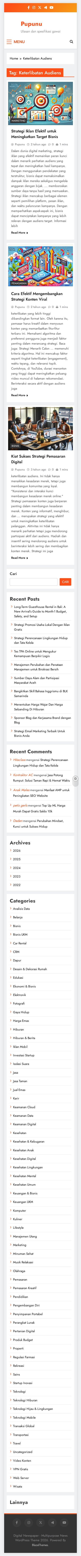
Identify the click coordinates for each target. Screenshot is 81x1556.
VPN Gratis (20, 1469)
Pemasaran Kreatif (24, 1288)
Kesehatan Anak (23, 1150)
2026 (17, 850)
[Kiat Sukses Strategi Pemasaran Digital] (40, 428)
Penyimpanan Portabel (28, 1314)
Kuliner (17, 1219)
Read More (18, 232)
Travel (17, 1443)
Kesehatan (19, 1133)
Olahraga (19, 1271)
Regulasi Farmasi (24, 1357)
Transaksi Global (23, 1426)
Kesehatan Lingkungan (28, 1167)
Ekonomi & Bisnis (24, 986)
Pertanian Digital (24, 1331)
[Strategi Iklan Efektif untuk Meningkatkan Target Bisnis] (40, 103)
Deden (17, 820)
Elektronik (19, 995)
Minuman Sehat (23, 1253)
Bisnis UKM (20, 934)
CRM (16, 952)
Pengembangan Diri (26, 1305)
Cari (13, 573)
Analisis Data (21, 908)
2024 (17, 868)
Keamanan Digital (24, 1124)
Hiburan (18, 1029)
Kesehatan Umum (24, 1184)
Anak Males (21, 790)
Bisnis (15, 446)
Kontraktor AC (23, 775)
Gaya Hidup (21, 1012)
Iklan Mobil (20, 1046)
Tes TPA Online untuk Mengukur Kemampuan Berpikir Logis (35, 653)
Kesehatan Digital (24, 1158)
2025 (16, 859)
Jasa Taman (20, 1081)
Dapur (17, 960)
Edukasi (18, 977)
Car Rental (19, 943)
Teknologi (19, 1391)
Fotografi (19, 1003)
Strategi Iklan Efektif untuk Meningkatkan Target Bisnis (34, 133)
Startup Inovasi (22, 1383)
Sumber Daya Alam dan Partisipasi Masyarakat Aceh (36, 680)
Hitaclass (19, 759)
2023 (16, 876)
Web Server (21, 1478)
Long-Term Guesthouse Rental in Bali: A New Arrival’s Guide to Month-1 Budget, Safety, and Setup (40, 612)
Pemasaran (19, 283)
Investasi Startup (23, 1055)
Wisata (17, 1486)
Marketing (18, 121)
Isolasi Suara (21, 1064)
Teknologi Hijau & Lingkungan (33, 1409)
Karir (16, 1098)
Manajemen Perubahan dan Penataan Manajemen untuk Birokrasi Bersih (38, 667)
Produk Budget (23, 1340)
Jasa (15, 1072)
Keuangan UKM (23, 1202)
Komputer (19, 1210)
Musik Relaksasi (23, 1262)
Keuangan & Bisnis (25, 1193)
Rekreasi (18, 1365)
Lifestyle (18, 1227)
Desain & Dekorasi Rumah (30, 969)
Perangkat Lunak (24, 1322)
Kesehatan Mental (24, 1176)
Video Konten (22, 1460)
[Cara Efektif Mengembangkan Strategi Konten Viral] (40, 266)
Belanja (17, 917)
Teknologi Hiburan (25, 1400)
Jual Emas (19, 1090)
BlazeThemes (40, 1545)
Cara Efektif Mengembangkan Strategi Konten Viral (37, 296)
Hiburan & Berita (24, 1038)
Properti (18, 1348)
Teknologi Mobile (24, 1417)
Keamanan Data (23, 1115)
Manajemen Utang (25, 1236)
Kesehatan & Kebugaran (28, 1141)
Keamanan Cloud (24, 1107)
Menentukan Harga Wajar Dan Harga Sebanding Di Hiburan (38, 706)
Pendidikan (20, 1297)
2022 (17, 885)
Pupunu (31, 23)
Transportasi (21, 1435)
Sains (16, 1374)
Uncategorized (22, 1452)
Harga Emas (21, 1020)
